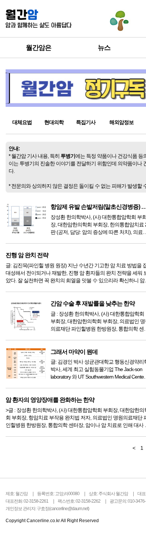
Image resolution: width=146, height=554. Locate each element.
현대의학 (54, 122)
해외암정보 (121, 122)
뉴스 (104, 47)
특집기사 (85, 122)
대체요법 (22, 122)
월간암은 (38, 47)
